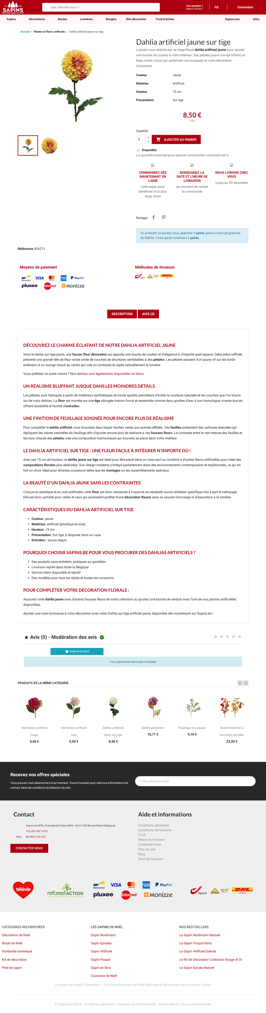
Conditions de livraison (155, 830)
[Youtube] (42, 861)
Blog (141, 854)
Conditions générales (153, 825)
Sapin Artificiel (101, 951)
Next (245, 683)
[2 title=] (221, 636)
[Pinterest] (24, 861)
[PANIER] (259, 7)
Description (122, 314)
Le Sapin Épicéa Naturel (196, 968)
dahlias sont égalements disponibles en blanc (110, 374)
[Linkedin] (61, 861)
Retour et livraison (151, 840)
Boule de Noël (12, 943)
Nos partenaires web (196, 1004)
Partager (153, 217)
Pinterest (163, 217)
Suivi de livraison (150, 859)
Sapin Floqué (100, 960)
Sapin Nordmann (103, 935)
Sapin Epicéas (101, 943)
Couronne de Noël (104, 976)
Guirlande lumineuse (17, 951)
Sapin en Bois (101, 968)
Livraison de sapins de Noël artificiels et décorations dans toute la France (157, 985)
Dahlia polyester (153, 728)
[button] (232, 19)
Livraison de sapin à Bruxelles (77, 985)
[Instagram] (33, 861)
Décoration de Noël (16, 935)
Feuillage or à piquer (192, 728)
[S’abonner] (250, 781)
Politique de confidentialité (136, 1004)
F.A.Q (142, 835)
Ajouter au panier (176, 139)
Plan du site (146, 849)
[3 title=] (227, 636)
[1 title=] (215, 636)
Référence (25, 249)
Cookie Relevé (168, 1004)
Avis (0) (148, 314)
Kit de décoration (14, 960)
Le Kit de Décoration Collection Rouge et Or (210, 960)
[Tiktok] (52, 861)
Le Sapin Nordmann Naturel (199, 935)
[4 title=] (233, 636)
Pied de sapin (12, 968)
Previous (240, 683)
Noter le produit (76, 651)
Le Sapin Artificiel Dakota (197, 951)
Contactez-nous (149, 844)
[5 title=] (239, 636)
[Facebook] (14, 861)
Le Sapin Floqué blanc (195, 943)
